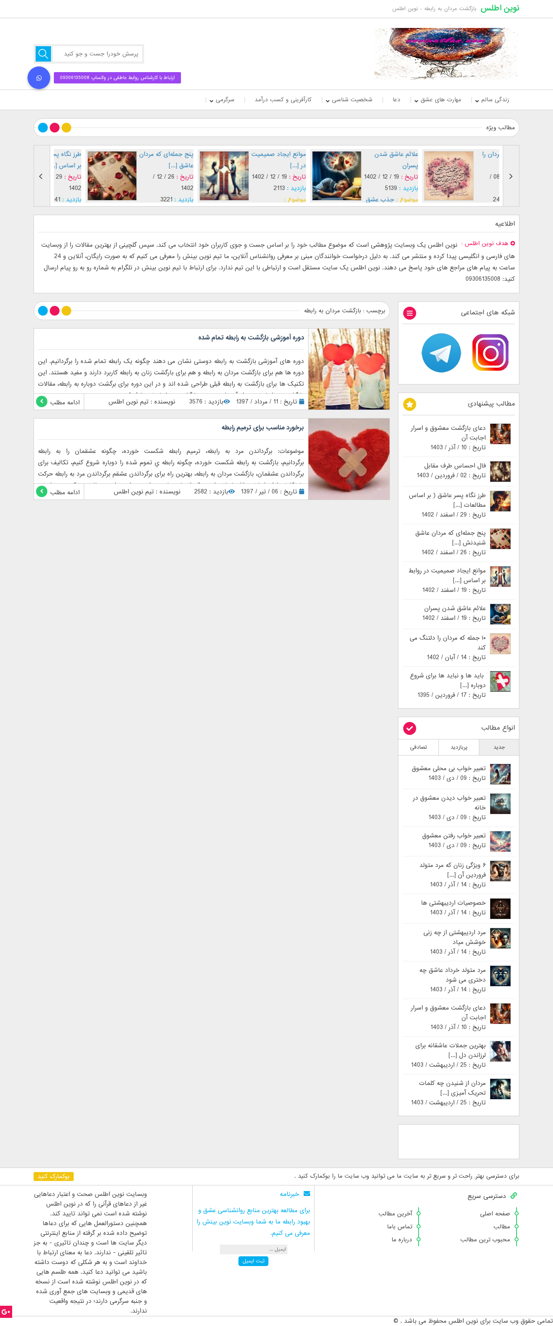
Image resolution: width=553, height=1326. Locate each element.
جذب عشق (349, 200)
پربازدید (459, 747)
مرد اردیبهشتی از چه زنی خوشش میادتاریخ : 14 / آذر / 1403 (454, 942)
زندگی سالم (495, 99)
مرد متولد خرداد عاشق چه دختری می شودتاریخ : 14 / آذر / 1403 (452, 980)
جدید (499, 747)
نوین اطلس (500, 8)
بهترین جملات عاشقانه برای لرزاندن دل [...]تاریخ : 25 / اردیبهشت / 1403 (448, 1055)
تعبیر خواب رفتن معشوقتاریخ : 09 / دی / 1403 (454, 840)
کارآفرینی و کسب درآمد (283, 99)
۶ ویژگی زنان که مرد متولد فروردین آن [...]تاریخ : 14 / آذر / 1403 (452, 875)
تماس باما (399, 1226)
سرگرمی (225, 99)
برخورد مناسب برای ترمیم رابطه (262, 428)
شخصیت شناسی (352, 99)
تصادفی (418, 747)
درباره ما (401, 1239)
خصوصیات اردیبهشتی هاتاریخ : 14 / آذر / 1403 (453, 908)
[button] (39, 77)
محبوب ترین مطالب (485, 1239)
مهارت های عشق (441, 99)
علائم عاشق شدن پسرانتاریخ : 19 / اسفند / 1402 (454, 613)
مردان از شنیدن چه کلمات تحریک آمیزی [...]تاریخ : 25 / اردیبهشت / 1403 (448, 1093)
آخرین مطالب (395, 1213)
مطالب (501, 1226)
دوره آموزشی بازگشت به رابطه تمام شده (251, 338)
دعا (396, 99)
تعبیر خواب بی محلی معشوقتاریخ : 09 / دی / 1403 (449, 773)
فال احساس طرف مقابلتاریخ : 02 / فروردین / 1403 (451, 470)
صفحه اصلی (495, 1213)
